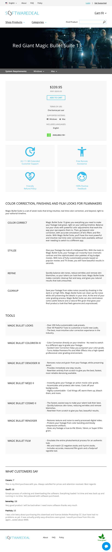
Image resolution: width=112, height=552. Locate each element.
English (11, 3)
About (23, 3)
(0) (99, 13)
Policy (40, 3)
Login (88, 3)
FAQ (32, 3)
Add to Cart (56, 97)
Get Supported (101, 3)
